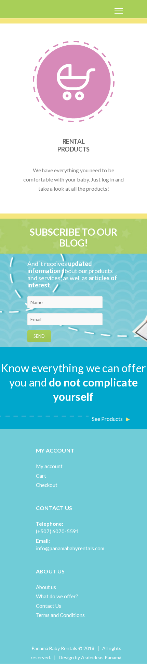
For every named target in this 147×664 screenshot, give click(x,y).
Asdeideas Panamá (101, 657)
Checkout (46, 485)
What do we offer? (57, 596)
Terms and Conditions (60, 615)
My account (49, 466)
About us (46, 587)
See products (107, 418)
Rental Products (73, 145)
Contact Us (48, 606)
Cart (41, 476)
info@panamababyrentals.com (70, 548)
